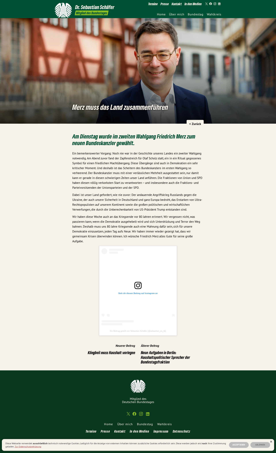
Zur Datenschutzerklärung (28, 446)
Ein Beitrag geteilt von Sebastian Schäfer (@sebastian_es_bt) (138, 331)
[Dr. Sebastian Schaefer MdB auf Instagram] (215, 3)
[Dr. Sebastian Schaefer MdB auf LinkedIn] (219, 3)
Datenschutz (181, 431)
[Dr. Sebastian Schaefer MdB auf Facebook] (210, 3)
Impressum (161, 431)
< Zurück (195, 124)
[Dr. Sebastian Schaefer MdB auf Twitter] (206, 3)
